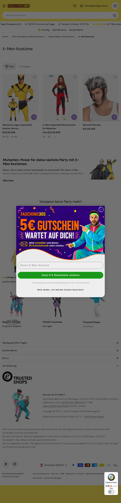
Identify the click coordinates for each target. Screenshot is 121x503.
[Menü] (116, 474)
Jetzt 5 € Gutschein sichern (60, 275)
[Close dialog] (101, 209)
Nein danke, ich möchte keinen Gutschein (60, 290)
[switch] (111, 492)
